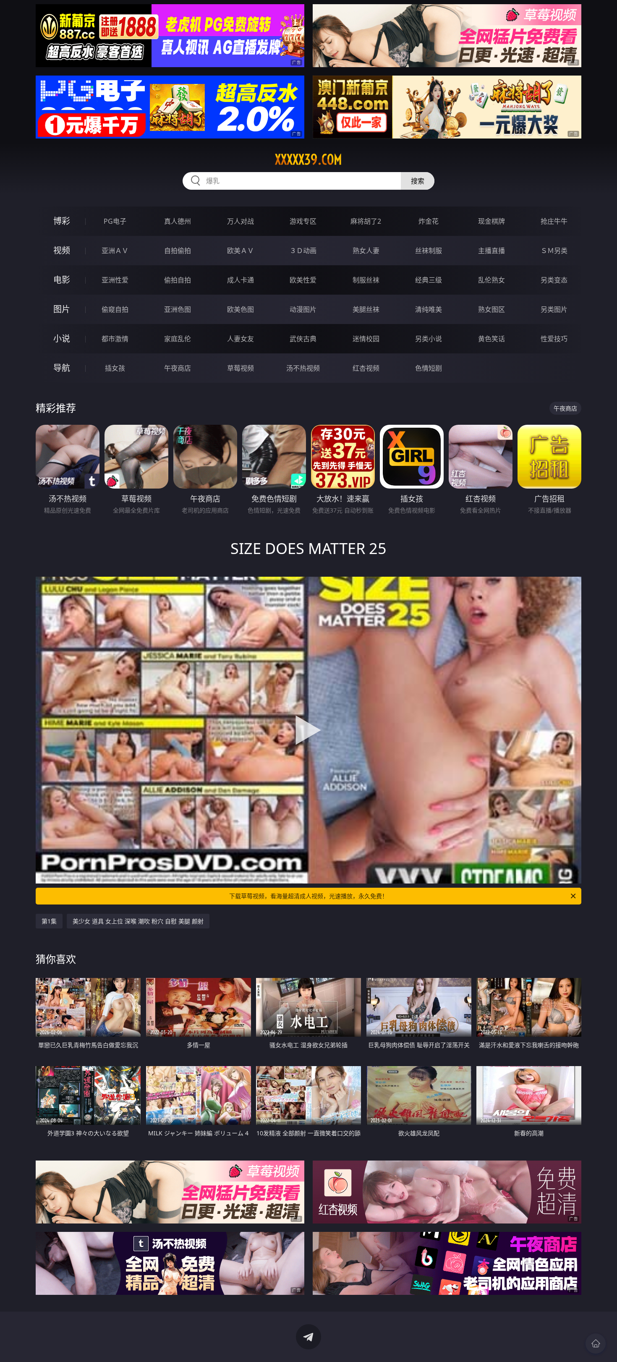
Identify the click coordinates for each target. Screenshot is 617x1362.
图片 (61, 309)
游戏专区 (303, 221)
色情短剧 (428, 368)
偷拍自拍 (177, 280)
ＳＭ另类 (554, 250)
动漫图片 (303, 309)
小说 (61, 338)
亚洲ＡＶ (115, 250)
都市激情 (115, 338)
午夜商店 (177, 368)
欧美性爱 (303, 280)
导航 (61, 368)
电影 (61, 279)
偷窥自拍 (115, 309)
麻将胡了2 (365, 221)
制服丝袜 (366, 280)
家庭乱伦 (177, 338)
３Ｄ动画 (303, 250)
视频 (61, 250)
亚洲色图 (177, 309)
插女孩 (115, 368)
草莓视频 (240, 368)
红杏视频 (366, 368)
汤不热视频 (303, 368)
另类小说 (428, 338)
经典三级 (428, 280)
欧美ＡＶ (240, 250)
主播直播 (491, 250)
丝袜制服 (428, 250)
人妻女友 (240, 338)
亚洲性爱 (115, 280)
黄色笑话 (491, 338)
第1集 (49, 921)
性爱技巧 (554, 338)
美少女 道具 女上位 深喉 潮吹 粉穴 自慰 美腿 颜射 (138, 921)
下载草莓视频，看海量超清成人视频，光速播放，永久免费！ (308, 896)
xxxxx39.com (308, 159)
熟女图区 (491, 309)
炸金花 (428, 221)
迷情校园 (366, 338)
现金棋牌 (491, 221)
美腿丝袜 (366, 309)
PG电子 (115, 221)
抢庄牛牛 (554, 221)
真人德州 (177, 221)
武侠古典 (303, 338)
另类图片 (554, 309)
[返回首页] (596, 1343)
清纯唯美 (428, 309)
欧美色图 (240, 309)
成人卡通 (240, 280)
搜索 (417, 181)
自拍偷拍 (177, 250)
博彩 (61, 221)
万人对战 (240, 221)
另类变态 (554, 280)
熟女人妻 (366, 250)
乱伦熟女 (491, 280)
